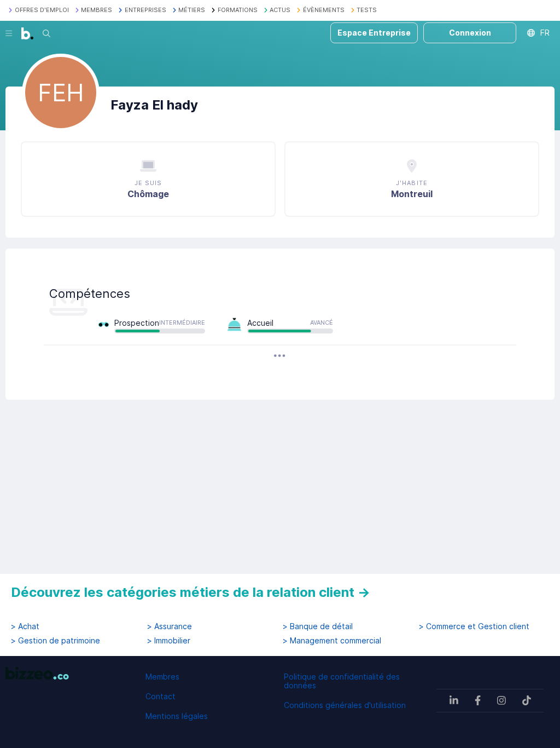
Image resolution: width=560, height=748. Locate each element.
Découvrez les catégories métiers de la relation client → (190, 592)
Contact (160, 696)
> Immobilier (168, 640)
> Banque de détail (318, 626)
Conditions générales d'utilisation (345, 705)
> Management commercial (332, 640)
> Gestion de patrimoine (55, 640)
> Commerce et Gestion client (474, 626)
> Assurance (169, 626)
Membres (162, 676)
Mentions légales (176, 716)
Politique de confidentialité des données (342, 681)
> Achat (25, 626)
